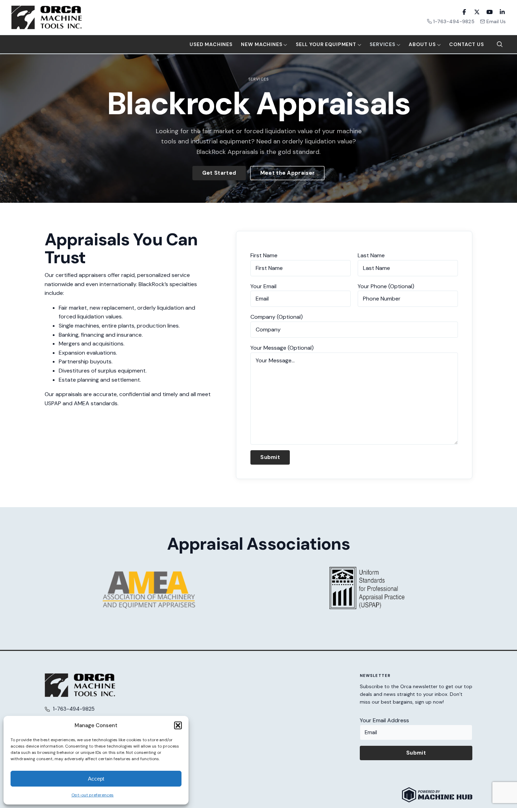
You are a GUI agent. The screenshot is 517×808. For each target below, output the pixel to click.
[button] (177, 725)
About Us (423, 44)
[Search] (500, 44)
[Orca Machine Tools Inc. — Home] (46, 17)
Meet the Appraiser (287, 172)
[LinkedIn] (502, 12)
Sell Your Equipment (327, 44)
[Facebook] (464, 12)
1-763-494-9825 (453, 21)
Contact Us (466, 44)
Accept (96, 779)
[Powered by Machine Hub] (437, 794)
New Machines (262, 44)
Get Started (219, 172)
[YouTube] (489, 12)
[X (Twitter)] (476, 12)
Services (383, 44)
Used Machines (211, 44)
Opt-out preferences (92, 795)
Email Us (496, 21)
